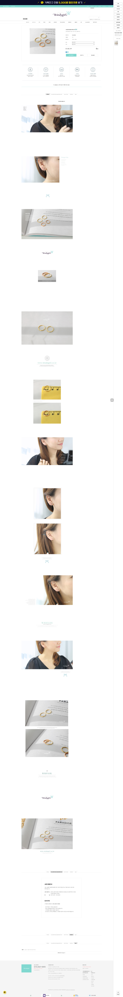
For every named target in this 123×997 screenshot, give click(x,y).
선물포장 (118, 27)
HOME (84, 974)
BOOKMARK (6, 6)
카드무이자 (118, 14)
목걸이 (44, 22)
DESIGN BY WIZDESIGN (70, 989)
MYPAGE (104, 6)
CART (96, 6)
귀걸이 (50, 22)
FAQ (118, 11)
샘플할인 (76, 22)
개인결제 (92, 984)
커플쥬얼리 (69, 22)
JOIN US (92, 6)
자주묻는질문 (93, 979)
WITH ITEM (66, 94)
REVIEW (118, 6)
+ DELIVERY (13, 6)
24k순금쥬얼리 (87, 22)
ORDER (99, 6)
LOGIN (88, 6)
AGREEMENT (85, 976)
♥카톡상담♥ (118, 22)
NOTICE (118, 19)
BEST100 (33, 22)
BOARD (109, 6)
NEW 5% (27, 22)
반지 (39, 22)
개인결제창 (118, 25)
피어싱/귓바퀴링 (62, 22)
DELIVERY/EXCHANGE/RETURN (56, 94)
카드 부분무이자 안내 (96, 19)
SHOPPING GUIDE (86, 979)
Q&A (118, 3)
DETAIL (48, 94)
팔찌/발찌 (55, 22)
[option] (61, 2)
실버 (81, 22)
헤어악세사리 (95, 22)
